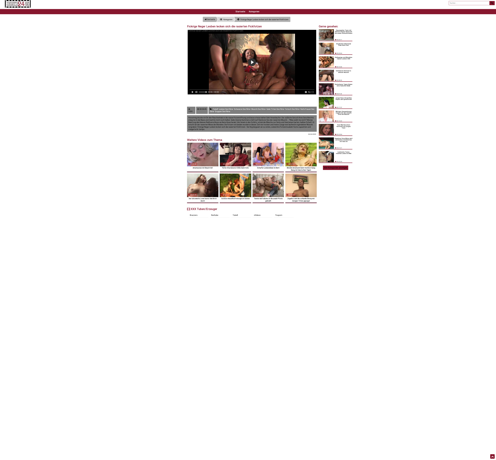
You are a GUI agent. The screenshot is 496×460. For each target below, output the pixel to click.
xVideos (257, 215)
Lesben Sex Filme (226, 109)
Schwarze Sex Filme (242, 109)
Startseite (240, 11)
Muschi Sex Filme (258, 109)
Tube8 (215, 109)
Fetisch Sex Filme (292, 109)
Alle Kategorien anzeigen (335, 167)
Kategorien (254, 11)
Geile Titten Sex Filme (275, 109)
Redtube (214, 215)
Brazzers (193, 215)
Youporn (278, 215)
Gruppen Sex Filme (222, 111)
